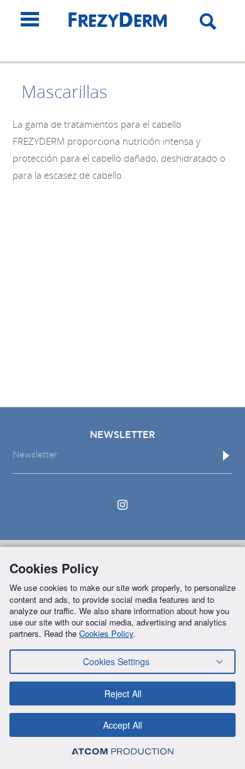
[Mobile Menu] (30, 19)
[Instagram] (122, 505)
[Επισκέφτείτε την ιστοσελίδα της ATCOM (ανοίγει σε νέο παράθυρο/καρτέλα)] (122, 751)
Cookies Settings (116, 661)
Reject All (122, 693)
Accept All (122, 725)
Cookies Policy (106, 633)
